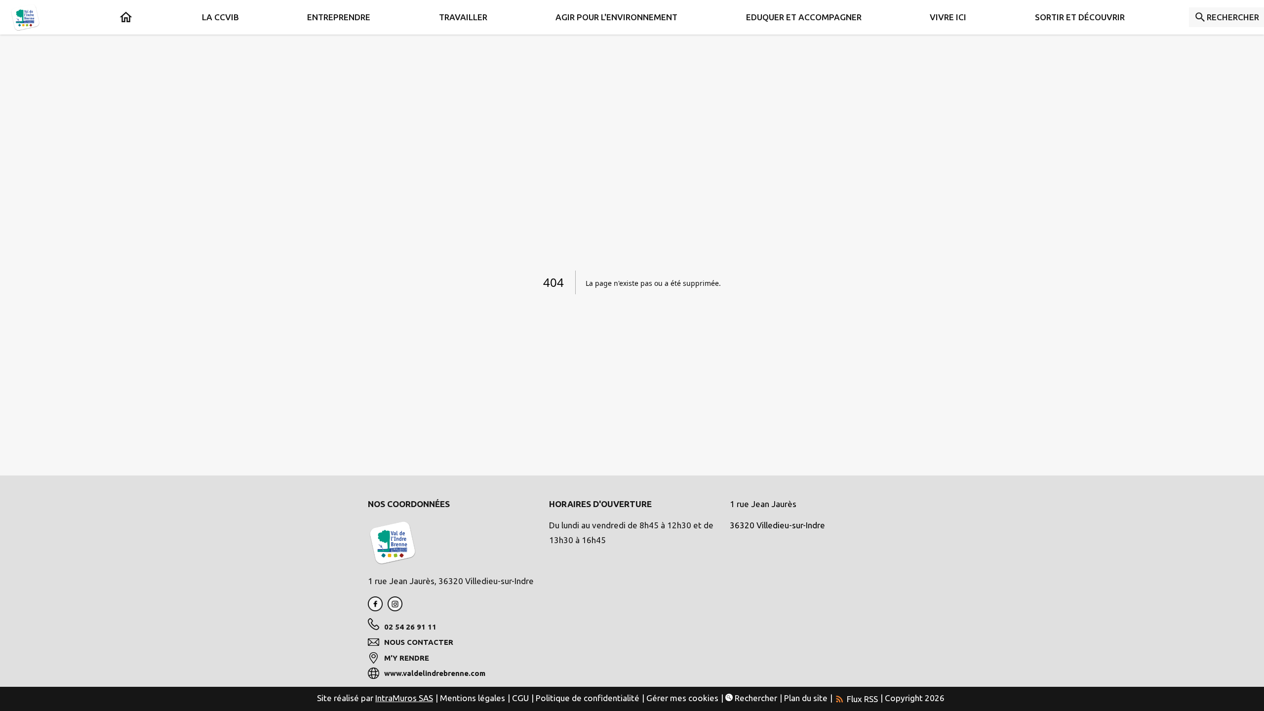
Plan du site (806, 698)
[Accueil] (25, 17)
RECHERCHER (1233, 17)
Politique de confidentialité (587, 698)
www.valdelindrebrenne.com (434, 673)
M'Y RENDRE (406, 658)
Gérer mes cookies (682, 698)
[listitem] (856, 698)
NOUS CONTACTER (418, 642)
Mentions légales (472, 698)
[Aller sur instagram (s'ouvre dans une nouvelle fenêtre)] (395, 608)
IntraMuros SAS (404, 698)
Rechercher (755, 698)
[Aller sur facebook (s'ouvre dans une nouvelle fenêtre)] (375, 608)
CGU (520, 698)
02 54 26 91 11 (410, 627)
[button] (220, 17)
